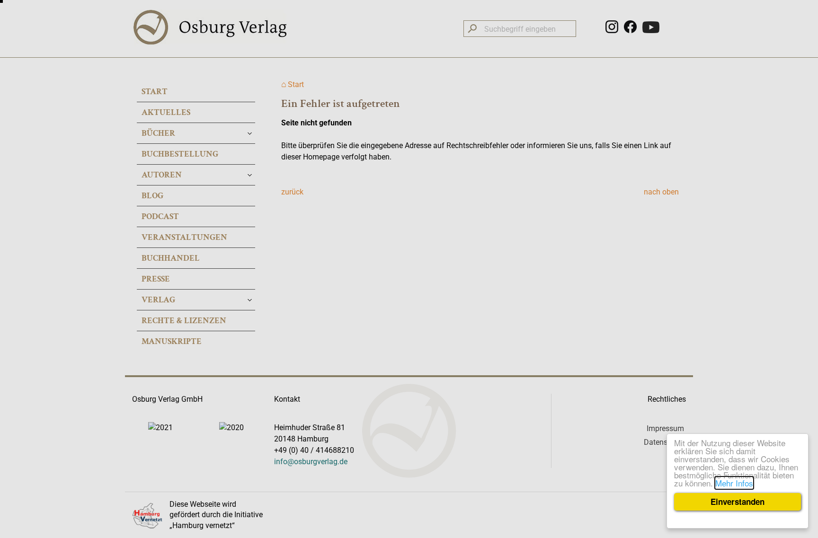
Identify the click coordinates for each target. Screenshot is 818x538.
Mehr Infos (734, 483)
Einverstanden (738, 501)
